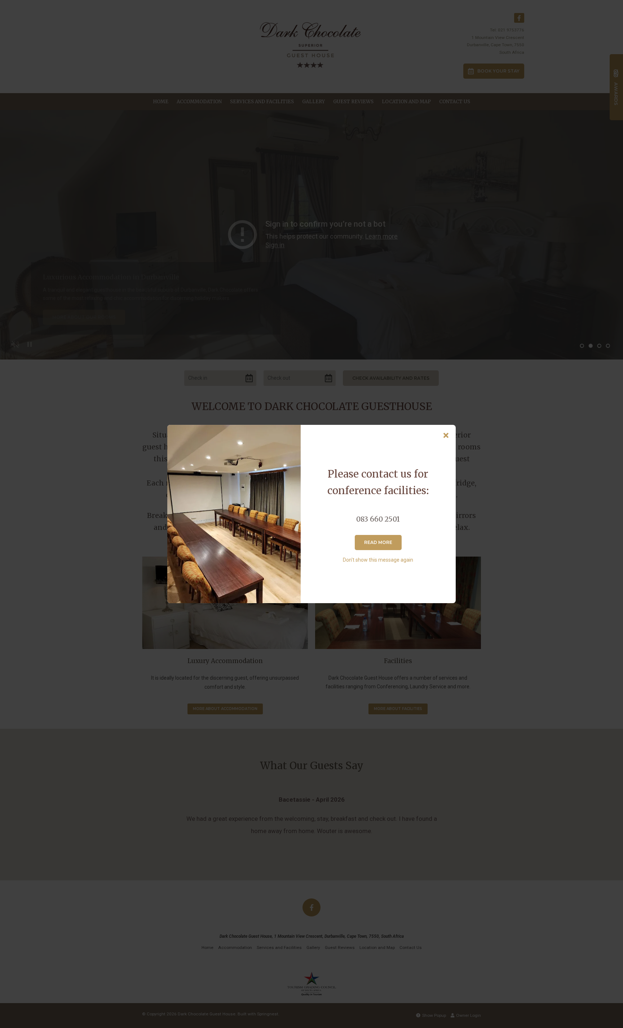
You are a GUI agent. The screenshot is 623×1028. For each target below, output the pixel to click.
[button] (446, 435)
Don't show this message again (378, 560)
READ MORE (378, 542)
